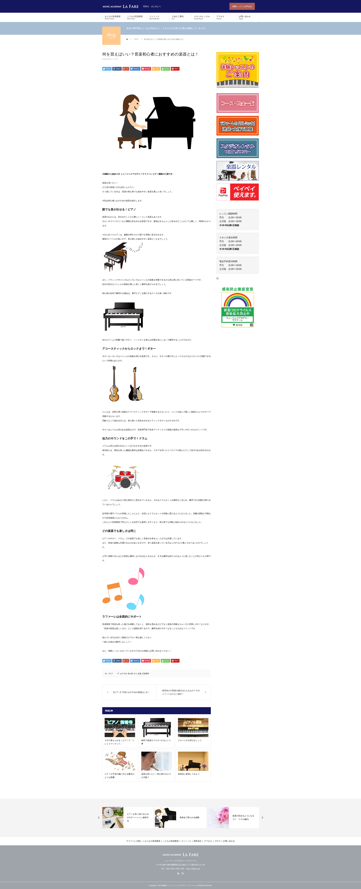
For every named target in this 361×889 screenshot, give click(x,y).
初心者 (130, 674)
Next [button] (262, 817)
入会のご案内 (178, 17)
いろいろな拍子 (242, 817)
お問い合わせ (245, 17)
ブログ (115, 59)
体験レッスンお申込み (242, 6)
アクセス (220, 17)
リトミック (154, 17)
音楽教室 (145, 674)
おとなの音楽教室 (113, 17)
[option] (130, 817)
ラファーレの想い (134, 841)
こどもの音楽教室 (135, 17)
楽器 (139, 674)
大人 (135, 674)
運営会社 (198, 841)
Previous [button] (98, 817)
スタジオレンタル (202, 17)
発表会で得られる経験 (139, 817)
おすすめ (123, 674)
